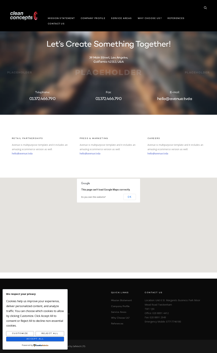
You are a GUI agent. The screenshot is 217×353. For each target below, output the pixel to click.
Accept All (35, 339)
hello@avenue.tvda (22, 153)
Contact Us (56, 24)
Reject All (50, 333)
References (175, 18)
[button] (108, 223)
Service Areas (121, 18)
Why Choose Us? (150, 18)
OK (130, 197)
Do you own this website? (93, 197)
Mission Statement (61, 18)
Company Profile (93, 18)
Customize (20, 333)
